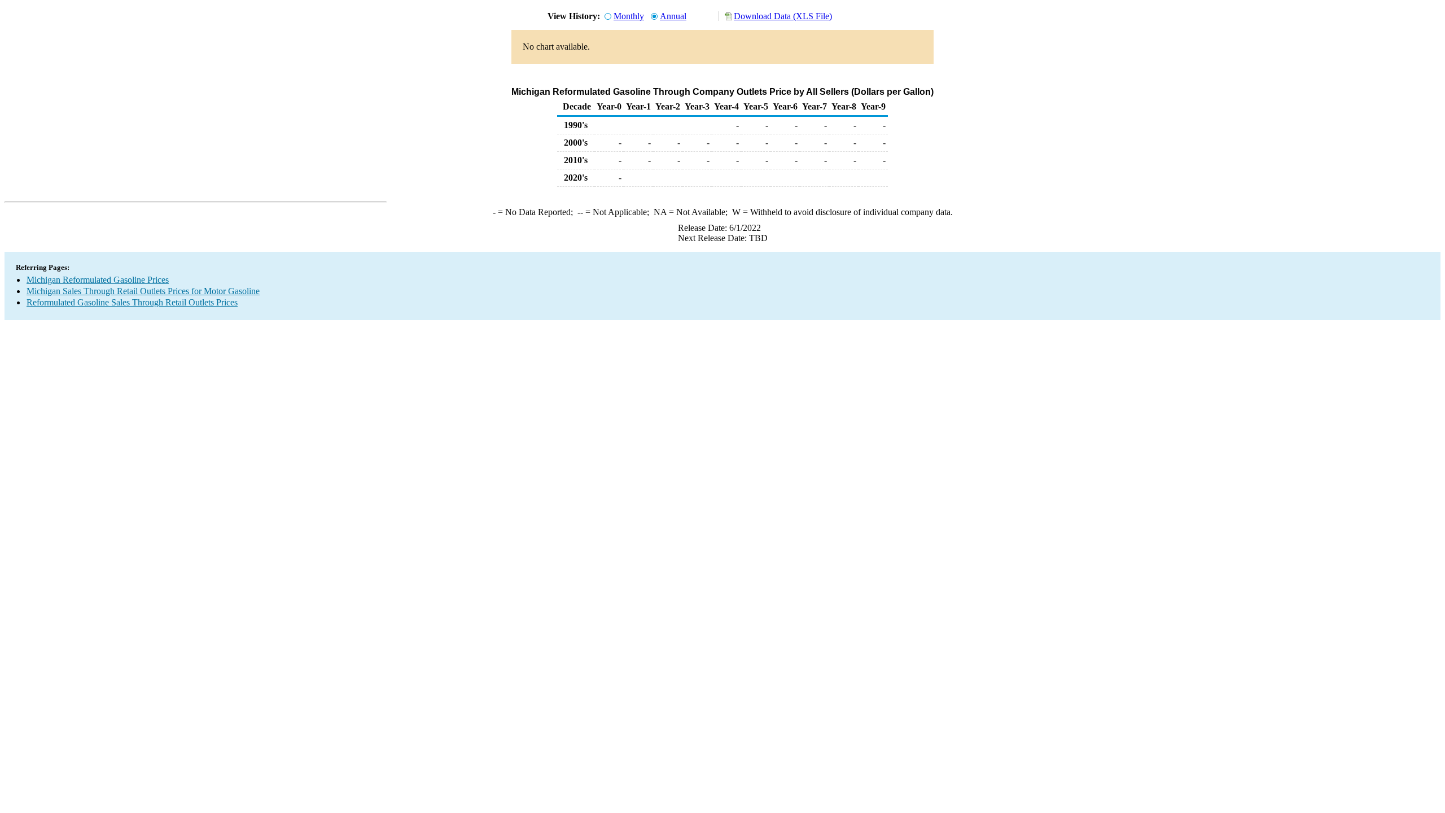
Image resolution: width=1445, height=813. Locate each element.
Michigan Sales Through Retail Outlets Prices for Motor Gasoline (143, 291)
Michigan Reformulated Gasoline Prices (98, 280)
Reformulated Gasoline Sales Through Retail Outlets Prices (132, 302)
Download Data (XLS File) (783, 16)
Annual (673, 16)
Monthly (629, 16)
